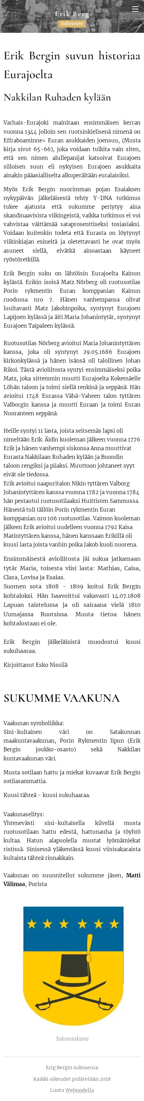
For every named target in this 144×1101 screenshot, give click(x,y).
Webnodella (79, 1090)
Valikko (135, 9)
